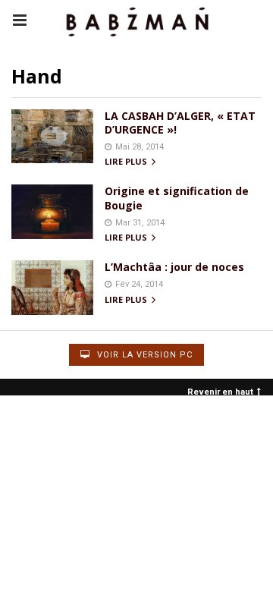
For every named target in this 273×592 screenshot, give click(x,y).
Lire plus (127, 162)
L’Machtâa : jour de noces (174, 267)
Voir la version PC (143, 355)
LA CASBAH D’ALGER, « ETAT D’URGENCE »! (180, 123)
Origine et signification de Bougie (177, 198)
